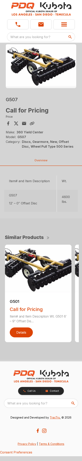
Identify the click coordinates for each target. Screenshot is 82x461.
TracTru (55, 417)
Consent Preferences (16, 452)
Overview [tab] (41, 160)
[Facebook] (37, 431)
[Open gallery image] (41, 66)
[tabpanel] (41, 66)
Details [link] (21, 332)
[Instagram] (44, 431)
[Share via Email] (24, 123)
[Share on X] (16, 123)
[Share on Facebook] (8, 123)
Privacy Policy (27, 444)
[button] (18, 24)
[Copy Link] (32, 123)
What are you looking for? (30, 37)
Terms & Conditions (51, 444)
